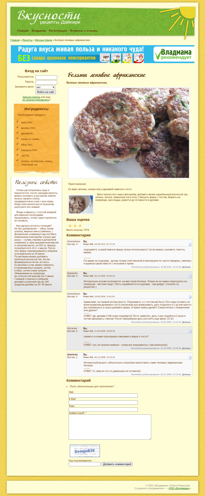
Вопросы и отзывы (84, 30)
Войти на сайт (45, 92)
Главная (23, 30)
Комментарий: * (77, 413)
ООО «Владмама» (179, 488)
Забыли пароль (31, 97)
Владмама (39, 30)
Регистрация (58, 30)
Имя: (71, 392)
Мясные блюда (43, 40)
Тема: (72, 406)
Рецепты (27, 40)
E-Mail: (72, 399)
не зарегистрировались (35, 100)
